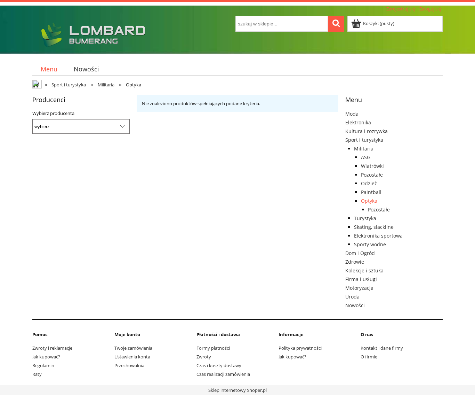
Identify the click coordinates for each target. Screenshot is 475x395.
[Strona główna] (91, 34)
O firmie (369, 357)
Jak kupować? (46, 357)
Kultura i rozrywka (366, 131)
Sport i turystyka (364, 140)
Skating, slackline (374, 227)
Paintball (371, 192)
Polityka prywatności (300, 348)
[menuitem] (48, 69)
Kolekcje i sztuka (364, 270)
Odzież (369, 183)
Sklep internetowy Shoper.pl (237, 390)
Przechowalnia (129, 365)
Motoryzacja (359, 288)
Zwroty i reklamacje (52, 348)
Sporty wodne (370, 244)
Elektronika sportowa (378, 235)
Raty (37, 374)
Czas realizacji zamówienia (223, 374)
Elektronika (358, 122)
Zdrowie (354, 261)
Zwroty (203, 357)
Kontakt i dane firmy (382, 348)
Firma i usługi (361, 279)
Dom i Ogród (360, 253)
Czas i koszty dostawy (218, 365)
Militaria (363, 148)
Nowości (355, 305)
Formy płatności (213, 348)
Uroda (352, 296)
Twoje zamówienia (133, 348)
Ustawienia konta (132, 357)
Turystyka (365, 218)
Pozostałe (372, 174)
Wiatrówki (372, 166)
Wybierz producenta (53, 113)
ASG (365, 157)
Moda (352, 113)
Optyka (369, 201)
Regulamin (43, 365)
